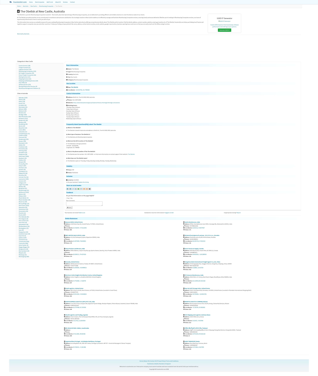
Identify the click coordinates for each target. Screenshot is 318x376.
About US (58, 2)
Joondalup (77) (23, 171)
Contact (72, 2)
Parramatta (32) (23, 211)
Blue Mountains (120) (25, 116)
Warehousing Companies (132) (27, 71)
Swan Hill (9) (22, 236)
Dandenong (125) (23, 139)
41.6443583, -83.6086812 (80, 267)
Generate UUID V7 (225, 30)
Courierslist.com (20, 2)
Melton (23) (22, 194)
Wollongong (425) (24, 256)
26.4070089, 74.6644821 (79, 241)
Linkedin (156, 364)
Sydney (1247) (22, 237)
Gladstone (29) (23, 154)
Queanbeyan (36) (23, 224)
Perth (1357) (22, 215)
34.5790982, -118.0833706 (199, 294)
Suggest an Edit (169, 212)
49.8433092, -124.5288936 (199, 254)
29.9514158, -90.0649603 (80, 294)
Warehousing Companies (46, 6)
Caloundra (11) (23, 132)
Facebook (150, 364)
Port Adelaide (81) (24, 217)
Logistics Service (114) (25, 69)
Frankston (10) (23, 147)
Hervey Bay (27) (23, 164)
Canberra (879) (23, 135)
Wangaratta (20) (23, 249)
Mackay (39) (22, 186)
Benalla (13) (22, 113)
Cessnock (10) (23, 137)
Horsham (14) (23, 167)
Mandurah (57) (23, 188)
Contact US (153, 361)
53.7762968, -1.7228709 (79, 281)
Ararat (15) (22, 103)
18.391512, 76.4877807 (198, 228)
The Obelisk (74, 87)
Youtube (161, 364)
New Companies (39, 2)
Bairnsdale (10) (23, 107)
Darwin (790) (22, 141)
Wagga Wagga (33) (24, 247)
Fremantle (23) (23, 149)
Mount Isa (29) (23, 202)
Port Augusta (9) (23, 219)
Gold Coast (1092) (24, 156)
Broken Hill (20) (23, 120)
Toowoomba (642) (24, 241)
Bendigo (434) (23, 114)
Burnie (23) (22, 126)
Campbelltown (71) (24, 133)
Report (239, 212)
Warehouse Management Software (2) (29, 88)
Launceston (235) (24, 179)
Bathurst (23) (22, 111)
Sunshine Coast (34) (24, 234)
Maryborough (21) (24, 190)
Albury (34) (22, 101)
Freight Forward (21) (24, 67)
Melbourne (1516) (24, 192)
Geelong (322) (23, 150)
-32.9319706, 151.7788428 (82, 90)
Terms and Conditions (172, 361)
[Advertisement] (159, 47)
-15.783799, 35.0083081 (198, 307)
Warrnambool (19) (24, 251)
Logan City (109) (23, 184)
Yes (68, 198)
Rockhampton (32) (24, 226)
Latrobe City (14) (23, 177)
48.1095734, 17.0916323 (198, 241)
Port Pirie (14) (23, 222)
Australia (25, 6)
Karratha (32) (22, 175)
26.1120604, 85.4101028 (198, 281)
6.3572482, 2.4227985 (198, 347)
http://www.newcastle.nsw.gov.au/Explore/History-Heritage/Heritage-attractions (96, 102)
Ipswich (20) (22, 169)
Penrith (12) (22, 213)
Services (65, 2)
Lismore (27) (22, 181)
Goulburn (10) (23, 158)
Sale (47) (21, 230)
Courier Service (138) (24, 65)
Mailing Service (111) (24, 77)
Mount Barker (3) (23, 198)
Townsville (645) (23, 243)
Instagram (168, 364)
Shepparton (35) (23, 232)
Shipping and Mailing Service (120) (28, 81)
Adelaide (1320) (23, 97)
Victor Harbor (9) (23, 245)
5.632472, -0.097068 (197, 320)
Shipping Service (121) (25, 79)
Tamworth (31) (23, 239)
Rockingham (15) (23, 228)
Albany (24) (22, 99)
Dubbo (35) (22, 145)
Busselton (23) (23, 128)
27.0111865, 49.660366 (79, 334)
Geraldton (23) (23, 152)
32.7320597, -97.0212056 (80, 228)
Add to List (82, 212)
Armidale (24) (22, 105)
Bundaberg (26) (23, 124)
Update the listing (83, 182)
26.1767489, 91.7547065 (79, 307)
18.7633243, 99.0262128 (198, 334)
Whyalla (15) (22, 253)
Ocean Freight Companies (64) (27, 75)
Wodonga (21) (23, 255)
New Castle (33, 6)
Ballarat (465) (23, 109)
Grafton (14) (22, 160)
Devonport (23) (23, 143)
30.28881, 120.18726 (197, 267)
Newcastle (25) (23, 207)
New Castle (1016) (24, 205)
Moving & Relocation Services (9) (28, 86)
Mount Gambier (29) (24, 200)
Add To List (50, 2)
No (71, 198)
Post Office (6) (23, 82)
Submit (69, 207)
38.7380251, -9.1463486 (79, 347)
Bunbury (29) (22, 122)
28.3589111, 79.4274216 (79, 254)
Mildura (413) (22, 196)
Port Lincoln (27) (23, 220)
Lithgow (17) (22, 183)
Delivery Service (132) (25, 84)
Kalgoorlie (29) (23, 173)
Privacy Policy (161, 361)
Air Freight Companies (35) (26, 73)
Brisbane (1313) (23, 118)
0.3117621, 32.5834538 (79, 320)
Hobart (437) (22, 166)
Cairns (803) (22, 130)
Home (31, 2)
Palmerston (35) (23, 209)
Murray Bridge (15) (24, 203)
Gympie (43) (22, 162)
